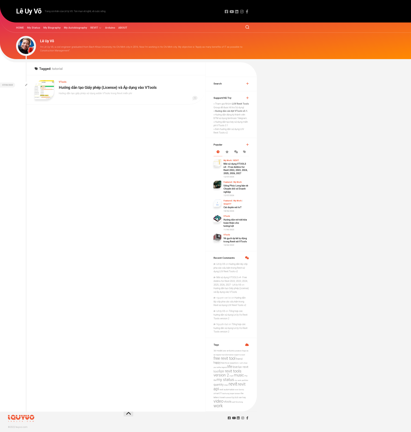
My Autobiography (75, 27)
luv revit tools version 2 (227, 373)
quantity (219, 384)
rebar (226, 385)
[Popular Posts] (226, 152)
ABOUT (122, 27)
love (235, 367)
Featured (227, 182)
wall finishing (237, 402)
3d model (218, 350)
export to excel (239, 355)
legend (224, 367)
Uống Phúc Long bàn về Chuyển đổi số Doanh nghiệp (235, 188)
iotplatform (234, 363)
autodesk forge (240, 351)
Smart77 (227, 204)
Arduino (110, 27)
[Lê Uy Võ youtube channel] (231, 11)
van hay (242, 397)
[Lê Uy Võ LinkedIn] (237, 11)
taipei (232, 393)
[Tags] (244, 152)
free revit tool (224, 358)
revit (233, 384)
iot (228, 363)
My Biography (52, 27)
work (218, 405)
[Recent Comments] (235, 152)
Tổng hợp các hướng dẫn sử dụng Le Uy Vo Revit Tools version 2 (230, 315)
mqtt (231, 376)
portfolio (245, 380)
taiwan (237, 393)
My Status (33, 27)
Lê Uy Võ (28, 11)
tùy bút (235, 397)
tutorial (228, 398)
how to (224, 363)
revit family (239, 390)
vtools (228, 401)
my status (225, 379)
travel (222, 397)
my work (238, 380)
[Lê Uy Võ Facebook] (226, 11)
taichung (225, 393)
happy (217, 362)
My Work (227, 160)
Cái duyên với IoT (232, 207)
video (218, 401)
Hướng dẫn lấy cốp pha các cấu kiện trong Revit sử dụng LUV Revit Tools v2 (231, 268)
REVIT (94, 27)
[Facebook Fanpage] (247, 11)
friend (239, 358)
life (229, 366)
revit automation (227, 389)
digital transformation (225, 355)
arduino (230, 350)
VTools (62, 82)
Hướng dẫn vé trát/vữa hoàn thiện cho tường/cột (235, 222)
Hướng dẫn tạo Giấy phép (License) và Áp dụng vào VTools (108, 87)
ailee (224, 351)
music (239, 375)
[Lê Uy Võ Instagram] (242, 11)
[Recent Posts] (218, 152)
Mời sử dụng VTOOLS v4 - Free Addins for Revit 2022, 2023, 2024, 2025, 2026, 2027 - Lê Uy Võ (231, 281)
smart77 (218, 393)
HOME (20, 27)
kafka (219, 367)
